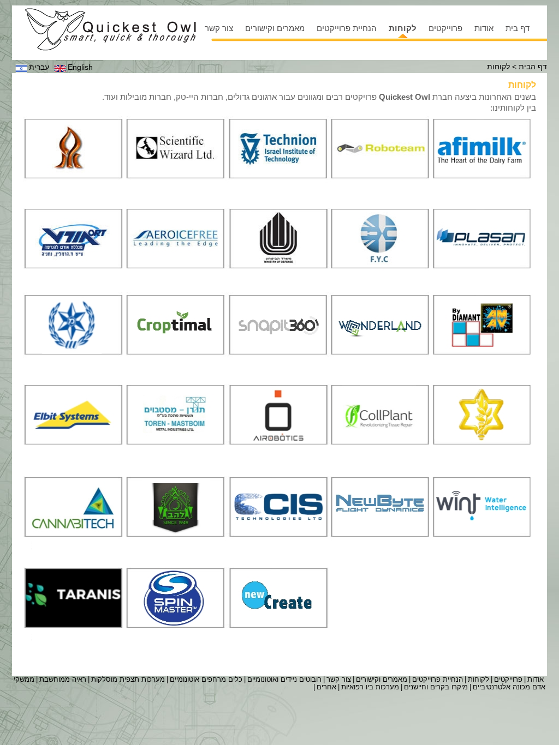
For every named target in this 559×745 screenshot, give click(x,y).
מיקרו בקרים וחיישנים (436, 687)
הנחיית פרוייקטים (347, 28)
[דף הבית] (110, 29)
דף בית (518, 28)
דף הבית (533, 66)
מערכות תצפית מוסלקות (128, 679)
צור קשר (219, 28)
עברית (39, 67)
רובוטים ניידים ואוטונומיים (284, 679)
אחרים (326, 687)
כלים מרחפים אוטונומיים (206, 679)
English (80, 67)
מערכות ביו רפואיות (370, 687)
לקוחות (403, 28)
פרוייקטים (445, 28)
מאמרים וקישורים (275, 28)
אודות (483, 28)
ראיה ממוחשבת (62, 679)
